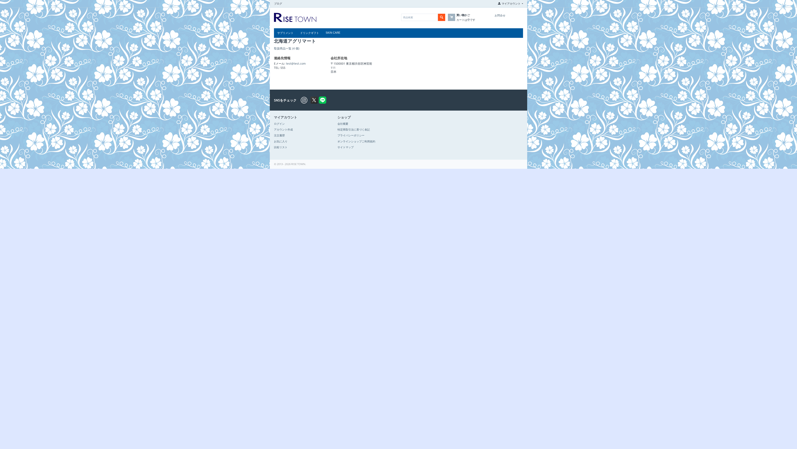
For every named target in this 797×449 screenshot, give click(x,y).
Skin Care (333, 32)
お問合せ (500, 15)
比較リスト (280, 147)
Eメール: (279, 63)
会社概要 (342, 124)
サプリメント (285, 33)
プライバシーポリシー (350, 135)
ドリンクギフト (309, 33)
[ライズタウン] (295, 17)
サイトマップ (345, 147)
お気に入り (280, 141)
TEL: (277, 68)
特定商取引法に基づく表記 (353, 129)
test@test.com (296, 63)
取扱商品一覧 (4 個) (286, 48)
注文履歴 (279, 135)
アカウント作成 (283, 129)
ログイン (279, 124)
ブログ (278, 3)
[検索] (441, 17)
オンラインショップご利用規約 (356, 141)
